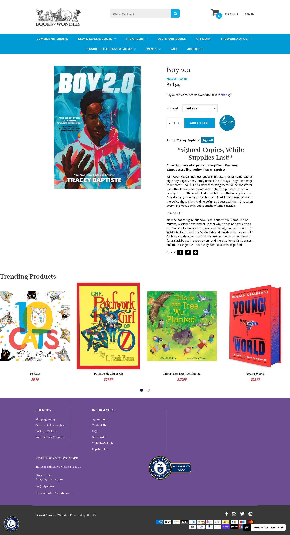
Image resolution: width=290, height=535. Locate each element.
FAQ (94, 431)
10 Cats (35, 373)
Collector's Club (102, 443)
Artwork (203, 39)
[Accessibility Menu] (11, 524)
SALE (173, 49)
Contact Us (99, 425)
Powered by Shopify (83, 515)
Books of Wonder (57, 515)
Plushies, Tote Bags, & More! (109, 49)
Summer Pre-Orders (52, 39)
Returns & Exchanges (50, 425)
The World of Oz (234, 39)
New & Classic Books (95, 39)
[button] (141, 390)
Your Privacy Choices (50, 437)
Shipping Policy (45, 419)
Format (172, 108)
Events (151, 49)
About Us (194, 49)
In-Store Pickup (46, 431)
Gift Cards (98, 437)
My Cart (232, 14)
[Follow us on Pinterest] (195, 252)
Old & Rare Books (171, 39)
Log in (248, 14)
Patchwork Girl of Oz (108, 373)
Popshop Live (100, 449)
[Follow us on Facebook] (180, 252)
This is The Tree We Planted (182, 373)
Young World (255, 373)
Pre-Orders (135, 39)
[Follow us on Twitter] (188, 252)
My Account (99, 419)
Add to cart (199, 123)
